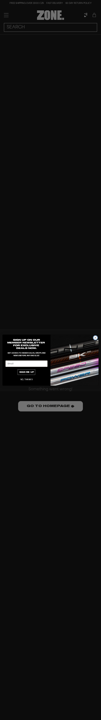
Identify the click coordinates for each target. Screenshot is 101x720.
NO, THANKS (26, 379)
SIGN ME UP (26, 372)
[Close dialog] (95, 337)
